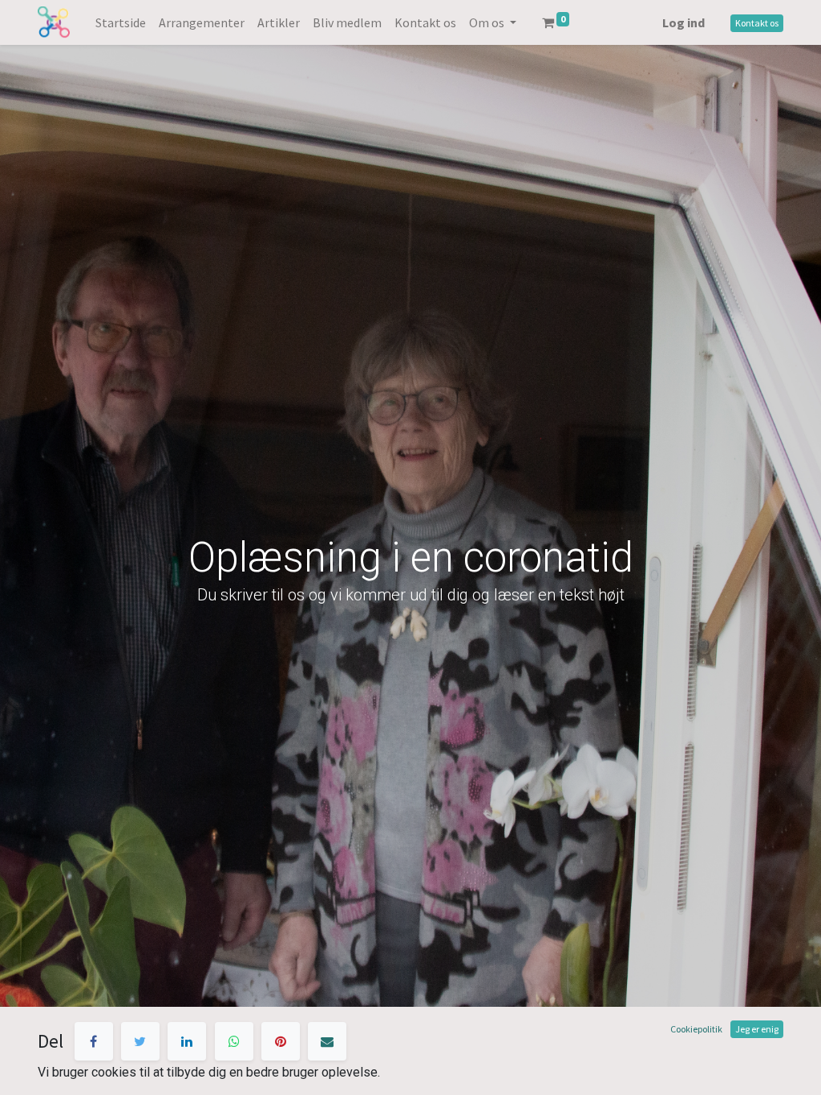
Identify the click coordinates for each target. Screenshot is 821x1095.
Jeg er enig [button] (757, 1029)
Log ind (683, 22)
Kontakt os (757, 23)
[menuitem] (120, 22)
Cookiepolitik (696, 1029)
